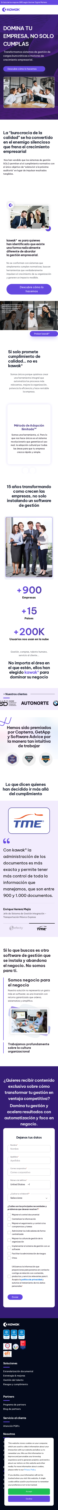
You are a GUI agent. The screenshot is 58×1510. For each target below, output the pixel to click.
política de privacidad (31, 1277)
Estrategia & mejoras (14, 1373)
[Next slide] (32, 470)
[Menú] (53, 9)
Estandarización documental (18, 1369)
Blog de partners (12, 1406)
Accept (29, 1491)
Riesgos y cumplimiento (15, 1382)
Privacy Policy (29, 1469)
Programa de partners (14, 1402)
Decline (29, 1499)
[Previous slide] (25, 470)
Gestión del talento (13, 1377)
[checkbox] (29, 1234)
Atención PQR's (11, 1423)
